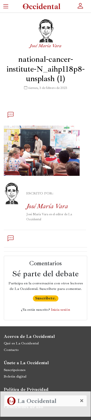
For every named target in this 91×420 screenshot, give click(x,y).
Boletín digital (15, 376)
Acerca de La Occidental (29, 336)
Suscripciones (15, 369)
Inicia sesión (60, 309)
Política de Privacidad (26, 389)
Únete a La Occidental (26, 362)
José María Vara (45, 46)
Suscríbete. (45, 298)
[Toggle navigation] (5, 6)
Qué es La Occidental (21, 343)
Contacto (11, 349)
